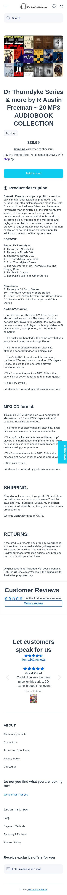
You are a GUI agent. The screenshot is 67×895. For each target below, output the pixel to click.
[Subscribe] (58, 869)
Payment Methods (14, 826)
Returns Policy (12, 842)
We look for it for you (16, 794)
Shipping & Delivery (15, 834)
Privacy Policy (12, 758)
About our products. (15, 734)
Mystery (10, 133)
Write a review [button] (33, 603)
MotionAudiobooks (37, 889)
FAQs (7, 818)
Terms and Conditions (16, 750)
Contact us (10, 766)
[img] (33, 656)
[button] (61, 6)
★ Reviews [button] (65, 452)
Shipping (19, 148)
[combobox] (33, 18)
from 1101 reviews (34, 659)
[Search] (7, 18)
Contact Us (10, 742)
